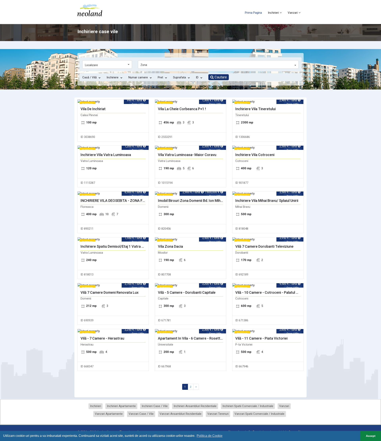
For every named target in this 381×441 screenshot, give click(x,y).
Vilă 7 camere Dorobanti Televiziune (264, 246)
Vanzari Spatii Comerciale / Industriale (259, 414)
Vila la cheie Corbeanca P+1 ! (182, 109)
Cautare (220, 77)
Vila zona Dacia (170, 246)
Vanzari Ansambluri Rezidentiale (180, 414)
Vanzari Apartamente (109, 414)
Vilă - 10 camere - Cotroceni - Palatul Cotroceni (267, 293)
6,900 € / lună (133, 192)
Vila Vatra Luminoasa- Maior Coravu (187, 155)
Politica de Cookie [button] (209, 435)
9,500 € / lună (288, 284)
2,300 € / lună (210, 146)
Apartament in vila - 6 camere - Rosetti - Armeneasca (190, 338)
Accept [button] (370, 435)
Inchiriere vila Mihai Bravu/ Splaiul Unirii (266, 201)
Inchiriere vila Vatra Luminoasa (106, 155)
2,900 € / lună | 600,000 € (201, 192)
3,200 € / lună (210, 284)
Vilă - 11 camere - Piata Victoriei (261, 338)
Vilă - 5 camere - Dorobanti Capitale (187, 293)
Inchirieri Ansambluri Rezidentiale (195, 406)
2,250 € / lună (133, 329)
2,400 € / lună (288, 100)
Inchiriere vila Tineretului (255, 109)
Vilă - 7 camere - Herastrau (102, 338)
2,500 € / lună (288, 146)
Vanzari (293, 12)
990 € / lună (134, 100)
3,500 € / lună (288, 192)
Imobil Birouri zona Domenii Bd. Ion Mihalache (190, 201)
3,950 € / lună (288, 238)
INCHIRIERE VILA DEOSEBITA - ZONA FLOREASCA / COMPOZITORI (113, 201)
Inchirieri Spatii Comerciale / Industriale (247, 406)
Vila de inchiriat (93, 109)
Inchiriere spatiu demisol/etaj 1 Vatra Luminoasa (113, 246)
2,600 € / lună (288, 329)
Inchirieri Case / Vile (155, 406)
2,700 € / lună (133, 284)
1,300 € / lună (210, 100)
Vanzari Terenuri (218, 414)
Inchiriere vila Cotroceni (254, 155)
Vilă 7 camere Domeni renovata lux (110, 293)
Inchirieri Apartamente (121, 406)
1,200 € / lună (133, 146)
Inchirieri (273, 12)
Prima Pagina (253, 12)
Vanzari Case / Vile (141, 414)
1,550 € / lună (133, 238)
